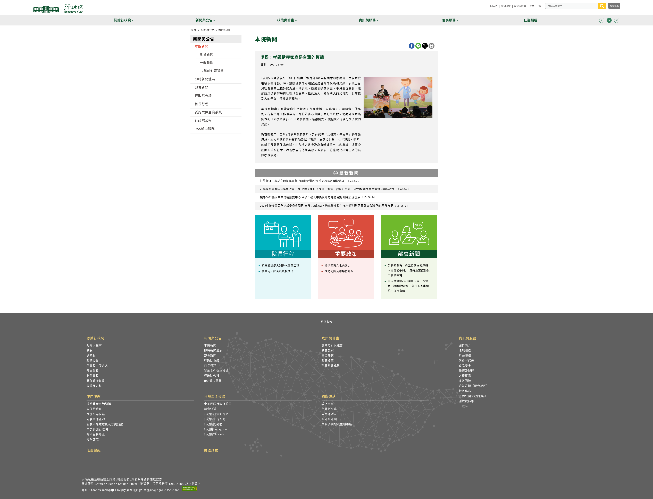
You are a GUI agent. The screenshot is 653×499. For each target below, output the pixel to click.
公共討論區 (329, 414)
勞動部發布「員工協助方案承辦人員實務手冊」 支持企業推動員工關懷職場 (409, 270)
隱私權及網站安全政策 (100, 479)
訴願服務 (465, 355)
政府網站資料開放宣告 (146, 479)
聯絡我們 (123, 479)
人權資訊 (465, 375)
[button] (601, 20)
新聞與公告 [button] (204, 20)
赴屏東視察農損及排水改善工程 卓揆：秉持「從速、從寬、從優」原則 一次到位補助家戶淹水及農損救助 (334, 189)
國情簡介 (465, 345)
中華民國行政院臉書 (218, 404)
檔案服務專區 (96, 434)
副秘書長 (93, 375)
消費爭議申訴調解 (99, 404)
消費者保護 (466, 360)
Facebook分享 (412, 46)
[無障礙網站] (189, 489)
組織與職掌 (94, 345)
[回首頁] (58, 8)
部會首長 (93, 371)
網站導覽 (506, 6)
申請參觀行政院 (97, 429)
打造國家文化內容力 (338, 265)
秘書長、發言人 (97, 365)
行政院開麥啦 (213, 424)
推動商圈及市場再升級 (339, 271)
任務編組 (94, 450)
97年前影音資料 (212, 71)
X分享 (425, 46)
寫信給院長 (94, 409)
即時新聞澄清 (205, 79)
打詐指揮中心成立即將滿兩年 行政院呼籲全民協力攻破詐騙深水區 (309, 180)
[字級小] (601, 21)
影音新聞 (206, 54)
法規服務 (465, 350)
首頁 (193, 30)
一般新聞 (206, 63)
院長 (90, 350)
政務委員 (93, 360)
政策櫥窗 (328, 360)
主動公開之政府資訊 (472, 396)
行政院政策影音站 (216, 414)
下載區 (463, 406)
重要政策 (328, 355)
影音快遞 (210, 409)
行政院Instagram (215, 429)
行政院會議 (203, 96)
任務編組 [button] (530, 20)
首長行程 (201, 104)
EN (539, 6)
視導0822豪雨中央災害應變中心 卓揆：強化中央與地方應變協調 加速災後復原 (317, 197)
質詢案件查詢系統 (208, 112)
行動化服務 (329, 409)
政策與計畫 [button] (285, 20)
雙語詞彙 (211, 450)
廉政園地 (465, 381)
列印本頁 (431, 46)
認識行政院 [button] (122, 20)
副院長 (91, 355)
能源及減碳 (466, 371)
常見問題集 (520, 6)
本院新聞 (224, 30)
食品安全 (465, 365)
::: (486, 6)
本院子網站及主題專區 (337, 424)
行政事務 (465, 391)
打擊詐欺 (93, 439)
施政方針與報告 (332, 345)
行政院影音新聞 (214, 419)
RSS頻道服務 (205, 129)
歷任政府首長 (96, 381)
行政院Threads (214, 434)
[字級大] (616, 21)
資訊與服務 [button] (367, 20)
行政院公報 (203, 120)
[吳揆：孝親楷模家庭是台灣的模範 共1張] (398, 98)
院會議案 (328, 350)
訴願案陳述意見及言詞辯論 (105, 424)
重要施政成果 (331, 365)
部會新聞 (201, 87)
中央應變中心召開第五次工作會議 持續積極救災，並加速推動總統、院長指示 (408, 286)
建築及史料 (94, 386)
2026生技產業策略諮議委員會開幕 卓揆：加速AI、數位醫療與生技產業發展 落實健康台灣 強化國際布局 (334, 205)
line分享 (418, 46)
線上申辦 (328, 404)
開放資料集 (466, 401)
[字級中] (609, 21)
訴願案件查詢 (96, 419)
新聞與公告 (207, 30)
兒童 (531, 6)
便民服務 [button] (449, 20)
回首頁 (493, 6)
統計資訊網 (329, 419)
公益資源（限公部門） (474, 386)
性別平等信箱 (96, 414)
